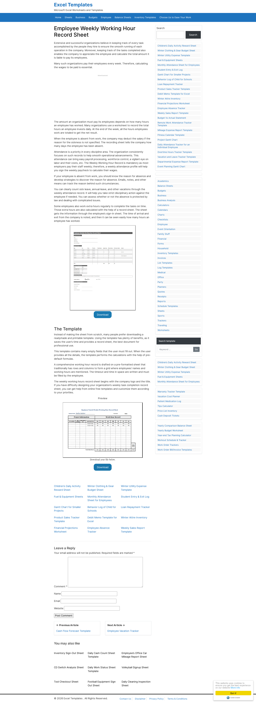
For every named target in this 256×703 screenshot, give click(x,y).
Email (57, 600)
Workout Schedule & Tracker (172, 440)
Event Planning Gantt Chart (171, 166)
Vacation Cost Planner (169, 396)
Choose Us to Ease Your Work (175, 17)
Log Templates (165, 267)
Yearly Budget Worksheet (170, 430)
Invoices (162, 258)
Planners (162, 287)
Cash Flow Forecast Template (73, 630)
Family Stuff (164, 234)
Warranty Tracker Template (171, 391)
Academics (163, 181)
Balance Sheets (123, 17)
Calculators (163, 205)
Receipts (162, 296)
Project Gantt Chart (167, 139)
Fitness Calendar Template (171, 135)
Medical (161, 272)
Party (160, 282)
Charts (161, 214)
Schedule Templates (168, 306)
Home (58, 17)
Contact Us (125, 698)
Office (161, 277)
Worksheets (163, 330)
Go (196, 349)
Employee (106, 17)
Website (58, 608)
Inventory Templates (145, 17)
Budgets (93, 17)
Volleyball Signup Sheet (135, 667)
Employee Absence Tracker (171, 108)
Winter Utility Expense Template (174, 55)
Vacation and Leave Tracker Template (177, 157)
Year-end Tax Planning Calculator (174, 435)
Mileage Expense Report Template (175, 130)
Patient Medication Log (169, 401)
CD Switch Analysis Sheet (69, 667)
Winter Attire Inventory (134, 517)
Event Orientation (166, 229)
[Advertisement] (102, 95)
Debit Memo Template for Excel (174, 93)
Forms (161, 243)
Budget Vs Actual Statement (172, 117)
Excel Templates (73, 5)
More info (235, 687)
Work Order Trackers (168, 445)
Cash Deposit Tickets (168, 415)
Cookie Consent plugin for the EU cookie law (233, 697)
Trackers (162, 320)
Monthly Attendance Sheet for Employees (179, 65)
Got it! (233, 693)
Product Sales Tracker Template (174, 89)
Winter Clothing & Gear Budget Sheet (176, 50)
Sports (161, 315)
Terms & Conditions (177, 698)
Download (102, 314)
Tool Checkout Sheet (66, 681)
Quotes (161, 291)
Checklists (163, 219)
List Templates (165, 262)
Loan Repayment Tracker (135, 507)
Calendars (163, 210)
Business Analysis (166, 200)
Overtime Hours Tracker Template (175, 152)
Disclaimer (140, 698)
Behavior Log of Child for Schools (175, 79)
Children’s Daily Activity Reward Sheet (177, 45)
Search (161, 28)
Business (80, 17)
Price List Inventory (167, 410)
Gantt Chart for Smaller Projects (174, 74)
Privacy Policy (156, 698)
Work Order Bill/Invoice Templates (175, 449)
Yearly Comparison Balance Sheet (175, 425)
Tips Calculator (165, 406)
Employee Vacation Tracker (123, 630)
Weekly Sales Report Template (173, 113)
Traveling (162, 325)
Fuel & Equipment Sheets (68, 496)
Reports (162, 301)
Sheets (68, 17)
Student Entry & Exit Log (135, 496)
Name (57, 593)
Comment (60, 586)
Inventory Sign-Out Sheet (69, 653)
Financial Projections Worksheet (174, 103)
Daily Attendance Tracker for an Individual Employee (174, 146)
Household (163, 248)
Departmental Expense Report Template (178, 161)
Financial (162, 238)
